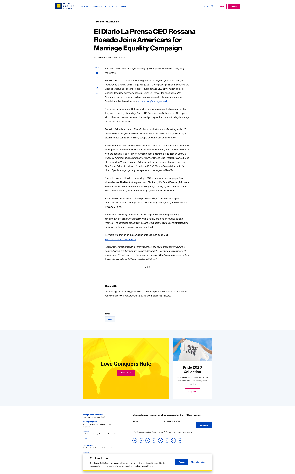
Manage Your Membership (93, 415)
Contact (86, 452)
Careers (86, 431)
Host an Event (88, 445)
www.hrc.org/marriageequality (153, 101)
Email (140, 421)
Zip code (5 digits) (176, 421)
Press (85, 438)
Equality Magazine (90, 422)
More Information (198, 462)
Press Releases (107, 21)
